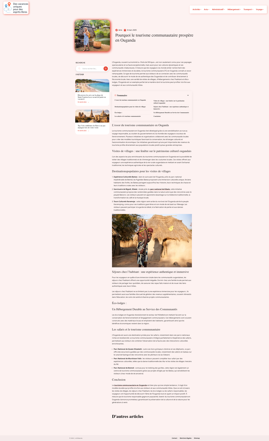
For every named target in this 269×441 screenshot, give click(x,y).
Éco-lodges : (118, 112)
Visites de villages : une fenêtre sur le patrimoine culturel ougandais (169, 102)
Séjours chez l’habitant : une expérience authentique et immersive (171, 108)
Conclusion (157, 116)
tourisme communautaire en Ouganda (130, 385)
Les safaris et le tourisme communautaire (128, 116)
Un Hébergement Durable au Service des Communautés (171, 112)
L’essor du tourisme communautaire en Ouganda (130, 100)
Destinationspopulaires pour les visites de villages (130, 107)
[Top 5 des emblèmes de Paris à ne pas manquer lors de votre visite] (92, 116)
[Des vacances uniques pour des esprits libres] (16, 7)
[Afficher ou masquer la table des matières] (158, 95)
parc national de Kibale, (160, 189)
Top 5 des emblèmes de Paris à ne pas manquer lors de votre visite (91, 126)
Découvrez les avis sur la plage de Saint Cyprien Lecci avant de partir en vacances (92, 97)
